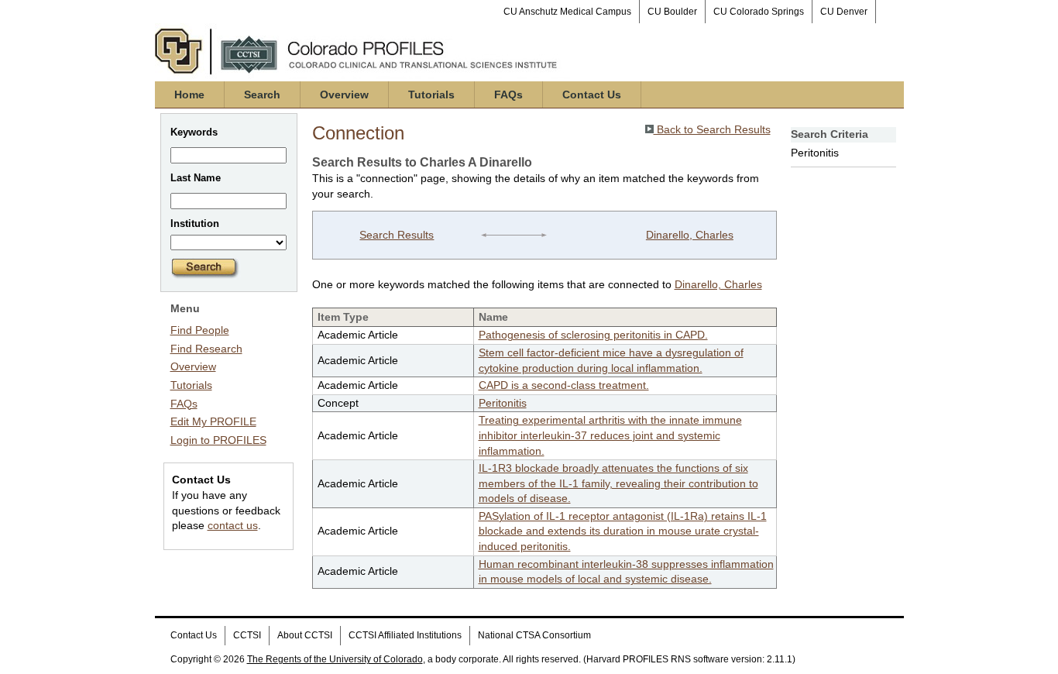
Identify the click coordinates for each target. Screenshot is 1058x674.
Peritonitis (503, 403)
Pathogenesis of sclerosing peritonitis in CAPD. (593, 334)
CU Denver (843, 11)
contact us (233, 525)
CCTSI (247, 635)
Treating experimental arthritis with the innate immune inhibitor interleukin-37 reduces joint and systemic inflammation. (610, 435)
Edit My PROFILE (213, 421)
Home (189, 94)
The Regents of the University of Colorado (335, 659)
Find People (199, 330)
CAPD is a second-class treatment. (564, 385)
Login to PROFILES (218, 440)
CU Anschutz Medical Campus (567, 11)
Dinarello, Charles (689, 235)
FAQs (508, 94)
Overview (344, 94)
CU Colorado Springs (758, 11)
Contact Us (591, 94)
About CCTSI (304, 635)
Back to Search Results (712, 129)
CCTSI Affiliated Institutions (405, 635)
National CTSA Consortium (534, 635)
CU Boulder (672, 11)
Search (262, 94)
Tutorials (431, 94)
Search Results (396, 235)
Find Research (206, 348)
